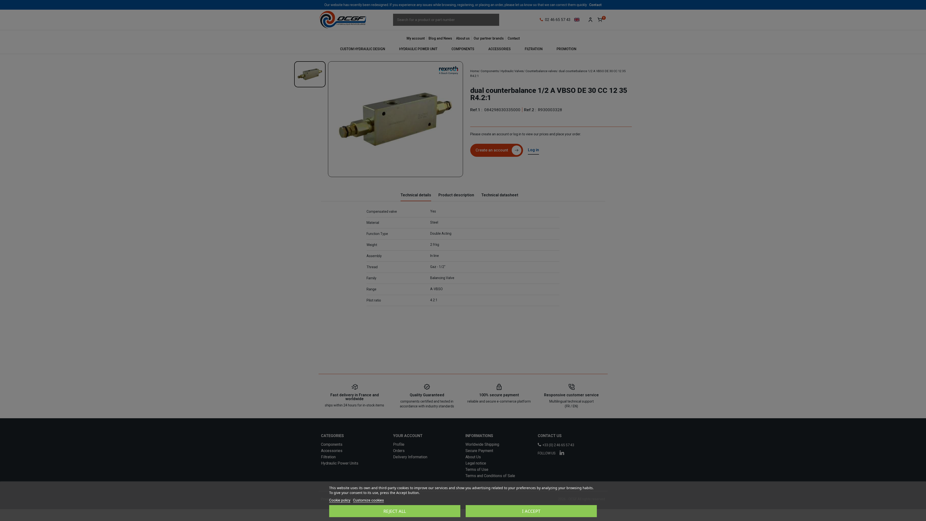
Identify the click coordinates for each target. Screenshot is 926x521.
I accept (531, 511)
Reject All (394, 511)
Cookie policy (339, 500)
